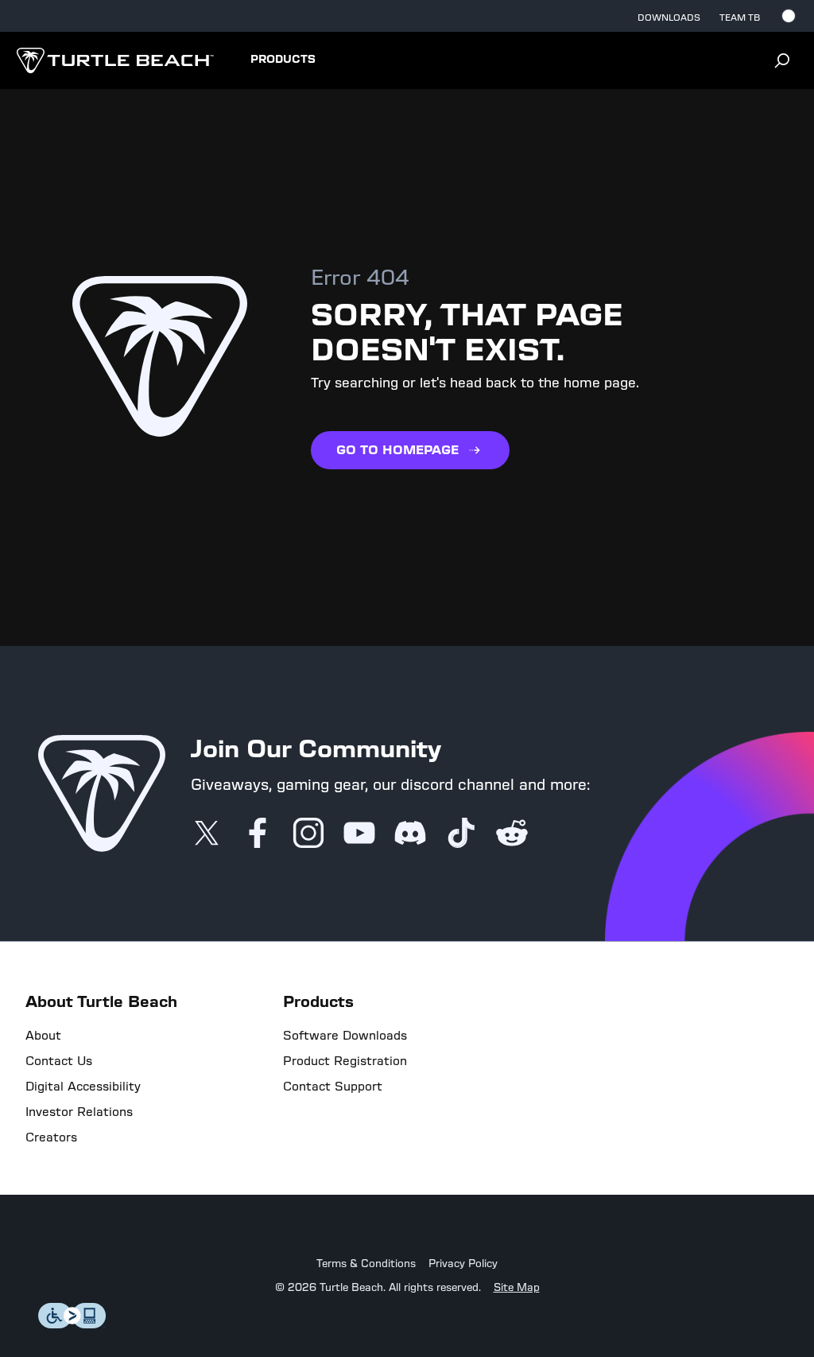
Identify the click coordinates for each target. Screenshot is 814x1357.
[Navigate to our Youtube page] (359, 834)
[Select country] (788, 15)
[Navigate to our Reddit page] (512, 834)
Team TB (739, 17)
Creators (51, 1137)
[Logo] (115, 60)
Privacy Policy (463, 1264)
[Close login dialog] (554, 1048)
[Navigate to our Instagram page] (308, 834)
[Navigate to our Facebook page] (257, 834)
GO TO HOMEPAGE (397, 449)
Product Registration (345, 1061)
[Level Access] (72, 1324)
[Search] (782, 60)
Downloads (669, 17)
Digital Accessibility (83, 1086)
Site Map (517, 1287)
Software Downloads (345, 1035)
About (43, 1035)
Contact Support (332, 1086)
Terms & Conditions (366, 1264)
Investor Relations (79, 1112)
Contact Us (58, 1061)
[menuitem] (283, 60)
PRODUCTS (283, 59)
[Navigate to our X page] (207, 834)
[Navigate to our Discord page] (410, 834)
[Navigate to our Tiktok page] (461, 834)
